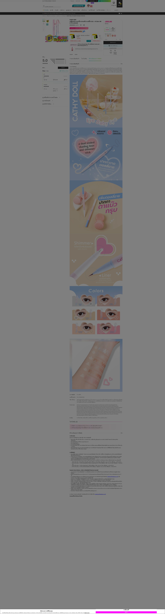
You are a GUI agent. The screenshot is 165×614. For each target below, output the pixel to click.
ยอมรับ (126, 612)
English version (86, 612)
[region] (82, 611)
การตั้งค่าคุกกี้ (126, 609)
